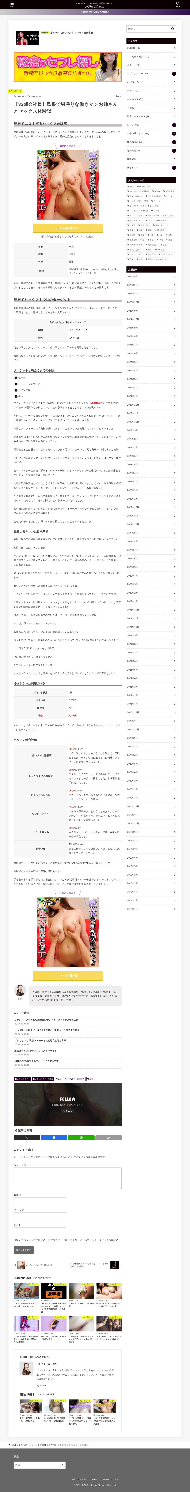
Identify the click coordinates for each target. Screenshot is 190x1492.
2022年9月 (132, 533)
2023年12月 (133, 405)
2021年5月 (132, 670)
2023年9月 (132, 430)
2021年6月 (132, 661)
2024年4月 (132, 370)
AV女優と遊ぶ (145, 186)
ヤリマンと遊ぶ (136, 221)
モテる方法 (135, 99)
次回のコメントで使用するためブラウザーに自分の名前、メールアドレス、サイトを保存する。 (68, 1240)
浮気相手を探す (136, 245)
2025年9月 (132, 311)
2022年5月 (132, 567)
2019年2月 (132, 883)
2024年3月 (132, 379)
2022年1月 (132, 601)
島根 (91, 1079)
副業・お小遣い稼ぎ (156, 230)
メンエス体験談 (136, 216)
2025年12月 (133, 302)
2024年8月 (132, 336)
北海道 (132, 235)
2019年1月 (132, 892)
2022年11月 (133, 516)
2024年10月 (133, 319)
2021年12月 (133, 610)
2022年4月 (132, 576)
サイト (17, 1225)
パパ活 (133, 82)
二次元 (132, 225)
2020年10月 (133, 729)
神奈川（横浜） (136, 250)
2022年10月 (133, 524)
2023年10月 (133, 422)
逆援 (131, 259)
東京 (151, 240)
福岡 (150, 250)
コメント (20, 1165)
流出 (170, 240)
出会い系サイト (15, 91)
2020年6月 (132, 755)
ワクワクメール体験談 (157, 221)
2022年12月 (133, 507)
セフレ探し (154, 206)
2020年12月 (133, 712)
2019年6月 (132, 858)
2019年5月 (132, 866)
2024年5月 (132, 362)
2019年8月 (132, 840)
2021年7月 (132, 652)
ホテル (132, 91)
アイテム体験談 (136, 196)
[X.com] (67, 1111)
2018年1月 (132, 909)
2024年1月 (132, 396)
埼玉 (152, 235)
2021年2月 (132, 695)
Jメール (73, 338)
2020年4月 (132, 772)
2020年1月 (132, 798)
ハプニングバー (137, 73)
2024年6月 (132, 353)
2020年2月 (132, 789)
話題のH (116, 1479)
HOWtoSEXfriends (89, 1485)
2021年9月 (132, 635)
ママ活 (156, 211)
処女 (140, 230)
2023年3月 (132, 481)
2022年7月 (132, 550)
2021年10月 (133, 627)
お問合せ (83, 1479)
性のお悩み (135, 142)
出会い (133, 125)
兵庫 (131, 230)
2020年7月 (132, 746)
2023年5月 (132, 464)
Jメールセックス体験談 (139, 191)
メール (19, 1210)
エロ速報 (105, 1479)
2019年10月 (133, 823)
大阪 (161, 235)
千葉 (142, 235)
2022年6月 (132, 558)
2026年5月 (132, 276)
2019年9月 (132, 832)
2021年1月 (132, 704)
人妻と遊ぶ (145, 225)
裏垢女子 (151, 254)
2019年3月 (132, 875)
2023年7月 (132, 447)
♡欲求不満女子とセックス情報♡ (95, 12)
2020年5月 (132, 764)
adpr (60, 1079)
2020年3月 (132, 781)
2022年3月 (132, 584)
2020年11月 (133, 721)
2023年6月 (132, 456)
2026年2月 (132, 285)
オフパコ (170, 196)
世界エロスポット (138, 116)
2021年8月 (132, 644)
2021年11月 (133, 618)
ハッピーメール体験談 (139, 211)
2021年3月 (132, 687)
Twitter (157, 191)
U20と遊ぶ (170, 191)
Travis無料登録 (66, 228)
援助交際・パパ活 (137, 240)
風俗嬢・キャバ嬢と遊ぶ (158, 259)
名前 (18, 1195)
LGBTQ (133, 48)
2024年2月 (132, 387)
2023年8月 (132, 439)
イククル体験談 (154, 196)
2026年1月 (132, 293)
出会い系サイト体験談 (44, 1079)
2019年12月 (133, 806)
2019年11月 (133, 815)
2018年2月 (132, 900)
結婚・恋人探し (136, 254)
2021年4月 (132, 678)
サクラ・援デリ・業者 (139, 201)
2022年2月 (132, 593)
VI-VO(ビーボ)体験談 (75, 1079)
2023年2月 (132, 490)
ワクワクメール (77, 330)
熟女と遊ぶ (152, 245)
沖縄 (161, 240)
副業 (74, 1479)
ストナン (157, 201)
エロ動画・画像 (138, 56)
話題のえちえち (167, 254)
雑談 (131, 159)
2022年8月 (132, 541)
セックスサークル (137, 206)
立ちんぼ (160, 250)
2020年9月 (132, 738)
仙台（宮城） (160, 225)
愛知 (170, 235)
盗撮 (164, 245)
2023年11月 (133, 413)
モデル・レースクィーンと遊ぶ (161, 216)
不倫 (131, 108)
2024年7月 (132, 345)
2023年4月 (132, 473)
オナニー (134, 65)
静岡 (140, 259)
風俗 (132, 167)
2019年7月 (132, 849)
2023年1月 (132, 499)
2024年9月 (132, 328)
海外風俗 (133, 150)
